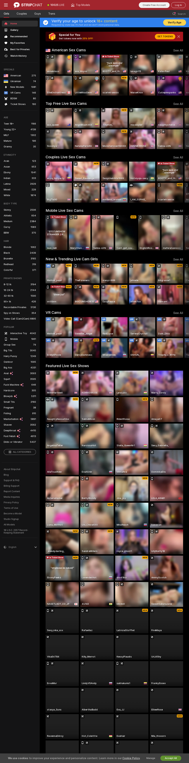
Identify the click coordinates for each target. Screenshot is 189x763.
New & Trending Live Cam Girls (72, 259)
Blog (6, 475)
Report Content (12, 491)
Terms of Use (11, 508)
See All (178, 50)
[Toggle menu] (6, 5)
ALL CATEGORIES (22, 452)
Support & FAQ (11, 480)
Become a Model (13, 513)
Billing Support (11, 486)
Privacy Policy (11, 502)
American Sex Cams (69, 50)
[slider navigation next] (181, 75)
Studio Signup (11, 519)
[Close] (178, 36)
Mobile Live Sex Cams (64, 210)
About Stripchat (12, 469)
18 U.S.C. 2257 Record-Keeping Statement (16, 531)
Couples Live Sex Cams (66, 157)
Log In (178, 5)
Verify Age (174, 22)
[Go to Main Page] (28, 5)
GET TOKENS (165, 36)
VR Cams (53, 312)
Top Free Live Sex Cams (66, 103)
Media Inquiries (12, 497)
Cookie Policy (131, 758)
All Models (9, 524)
